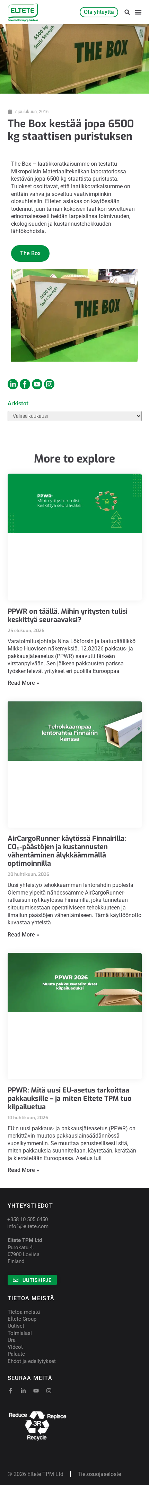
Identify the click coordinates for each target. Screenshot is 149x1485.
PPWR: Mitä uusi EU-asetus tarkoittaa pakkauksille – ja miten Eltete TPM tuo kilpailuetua (70, 1099)
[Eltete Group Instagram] (13, 384)
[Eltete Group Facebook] (25, 384)
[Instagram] (49, 1390)
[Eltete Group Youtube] (37, 384)
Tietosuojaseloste (99, 1474)
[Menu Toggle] (138, 12)
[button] (127, 12)
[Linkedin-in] (23, 1390)
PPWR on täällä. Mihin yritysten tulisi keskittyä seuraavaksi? (68, 615)
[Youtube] (36, 1390)
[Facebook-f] (10, 1390)
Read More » (23, 683)
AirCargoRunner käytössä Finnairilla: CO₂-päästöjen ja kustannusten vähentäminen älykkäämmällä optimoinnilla (67, 851)
